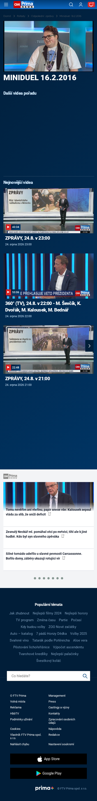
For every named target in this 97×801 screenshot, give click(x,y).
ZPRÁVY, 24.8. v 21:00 (27, 378)
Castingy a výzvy (58, 707)
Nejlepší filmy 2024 (47, 613)
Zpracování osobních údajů (61, 721)
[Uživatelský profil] (80, 4)
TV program (25, 620)
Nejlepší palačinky (65, 654)
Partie (63, 620)
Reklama (15, 707)
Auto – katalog (21, 634)
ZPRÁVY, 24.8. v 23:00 (27, 238)
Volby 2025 (78, 634)
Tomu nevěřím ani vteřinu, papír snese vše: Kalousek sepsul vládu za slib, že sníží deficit (48, 512)
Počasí (76, 620)
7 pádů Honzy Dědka (51, 634)
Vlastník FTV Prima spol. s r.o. (25, 736)
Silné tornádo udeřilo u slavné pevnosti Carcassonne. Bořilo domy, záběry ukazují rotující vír (44, 556)
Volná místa (17, 701)
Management (56, 695)
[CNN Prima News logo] (24, 4)
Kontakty (54, 713)
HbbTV (14, 713)
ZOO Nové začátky (62, 627)
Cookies (15, 729)
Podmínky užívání (21, 719)
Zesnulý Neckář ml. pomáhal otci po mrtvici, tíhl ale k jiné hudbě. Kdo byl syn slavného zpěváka (46, 534)
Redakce (54, 734)
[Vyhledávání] (71, 4)
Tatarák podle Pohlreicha (51, 640)
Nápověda (54, 729)
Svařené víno (19, 640)
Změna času (46, 620)
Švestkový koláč (48, 661)
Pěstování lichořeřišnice (31, 647)
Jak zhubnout (19, 613)
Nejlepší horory (76, 613)
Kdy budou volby (33, 627)
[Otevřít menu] (6, 4)
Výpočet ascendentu (68, 647)
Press (52, 701)
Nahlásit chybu (19, 744)
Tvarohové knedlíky (33, 654)
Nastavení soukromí (61, 744)
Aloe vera (80, 640)
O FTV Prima (18, 695)
